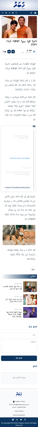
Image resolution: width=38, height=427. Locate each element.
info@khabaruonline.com (21, 404)
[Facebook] (2, 13)
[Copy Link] (9, 51)
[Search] (16, 13)
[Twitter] (6, 13)
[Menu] (31, 13)
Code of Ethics (19, 411)
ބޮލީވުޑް (33, 269)
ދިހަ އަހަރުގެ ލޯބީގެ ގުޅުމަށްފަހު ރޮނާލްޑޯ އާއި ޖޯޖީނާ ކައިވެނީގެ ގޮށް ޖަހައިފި (12, 288)
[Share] (13, 51)
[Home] (35, 13)
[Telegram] (13, 13)
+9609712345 (21, 407)
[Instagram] (9, 13)
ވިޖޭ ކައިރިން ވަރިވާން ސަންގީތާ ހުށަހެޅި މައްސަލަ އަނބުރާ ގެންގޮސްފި (13, 300)
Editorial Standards (19, 415)
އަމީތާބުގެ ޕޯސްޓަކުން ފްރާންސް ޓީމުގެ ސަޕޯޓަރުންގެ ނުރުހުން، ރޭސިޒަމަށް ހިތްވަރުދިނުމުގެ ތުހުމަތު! (14, 314)
